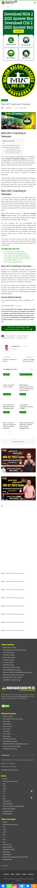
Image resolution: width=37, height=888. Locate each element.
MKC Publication (11, 58)
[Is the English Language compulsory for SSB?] (27, 398)
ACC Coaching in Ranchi (10, 335)
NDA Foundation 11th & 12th (10, 824)
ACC (4, 791)
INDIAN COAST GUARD (9, 808)
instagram (31, 874)
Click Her (17, 306)
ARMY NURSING (7, 854)
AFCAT (5, 789)
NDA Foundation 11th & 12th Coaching (13, 719)
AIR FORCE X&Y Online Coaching (11, 667)
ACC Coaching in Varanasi (22, 335)
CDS (4, 784)
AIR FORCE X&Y (7, 801)
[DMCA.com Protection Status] (9, 706)
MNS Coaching (6, 736)
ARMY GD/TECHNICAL (9, 849)
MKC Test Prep (26, 58)
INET (4, 796)
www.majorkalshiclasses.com (20, 319)
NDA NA (5, 822)
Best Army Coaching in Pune (13, 260)
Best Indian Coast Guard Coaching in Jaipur (17, 256)
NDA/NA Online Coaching (9, 647)
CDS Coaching (6, 721)
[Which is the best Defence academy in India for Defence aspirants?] (10, 416)
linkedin (18, 874)
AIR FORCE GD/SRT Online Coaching (12, 677)
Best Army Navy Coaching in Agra (15, 252)
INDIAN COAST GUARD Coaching (11, 746)
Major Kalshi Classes (23, 696)
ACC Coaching (6, 729)
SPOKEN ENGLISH (7, 813)
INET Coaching (6, 734)
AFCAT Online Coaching (9, 657)
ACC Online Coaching (8, 660)
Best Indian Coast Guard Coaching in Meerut (17, 258)
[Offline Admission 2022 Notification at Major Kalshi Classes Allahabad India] (27, 416)
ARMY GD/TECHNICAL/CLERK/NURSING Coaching (16, 744)
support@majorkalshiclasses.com (9, 770)
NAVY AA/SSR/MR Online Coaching (12, 670)
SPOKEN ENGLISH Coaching (10, 749)
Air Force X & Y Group (26, 374)
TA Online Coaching (8, 662)
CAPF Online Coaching (8, 655)
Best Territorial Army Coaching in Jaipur (16, 254)
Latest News (7, 394)
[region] (18, 35)
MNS (4, 798)
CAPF (4, 786)
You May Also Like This (13, 149)
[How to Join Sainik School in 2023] (10, 378)
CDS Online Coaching (8, 652)
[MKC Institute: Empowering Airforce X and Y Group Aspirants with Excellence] (27, 378)
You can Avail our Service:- (14, 152)
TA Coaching (6, 731)
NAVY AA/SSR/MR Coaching (10, 741)
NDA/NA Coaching (7, 716)
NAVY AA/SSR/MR (7, 803)
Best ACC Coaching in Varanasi (11, 145)
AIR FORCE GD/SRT (8, 811)
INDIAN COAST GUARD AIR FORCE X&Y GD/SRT (15, 857)
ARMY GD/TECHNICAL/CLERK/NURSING (13, 806)
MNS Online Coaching (8, 665)
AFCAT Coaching (7, 726)
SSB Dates (22, 394)
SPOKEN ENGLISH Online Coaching (11, 680)
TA (3, 793)
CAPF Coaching (7, 724)
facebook (6, 874)
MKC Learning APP (26, 45)
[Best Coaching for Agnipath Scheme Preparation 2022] (10, 398)
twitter (12, 874)
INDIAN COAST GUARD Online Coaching (13, 675)
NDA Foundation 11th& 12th (10, 781)
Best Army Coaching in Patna (13, 262)
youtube (24, 874)
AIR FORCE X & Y (7, 844)
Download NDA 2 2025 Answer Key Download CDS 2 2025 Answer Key (18, 20)
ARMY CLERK (6, 852)
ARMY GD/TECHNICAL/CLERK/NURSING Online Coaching (17, 672)
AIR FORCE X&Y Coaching (9, 739)
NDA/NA (5, 778)
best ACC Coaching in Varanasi (8, 338)
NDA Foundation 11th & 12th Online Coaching (14, 650)
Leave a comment (19, 441)
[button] (18, 35)
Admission (4, 100)
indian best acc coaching (22, 338)
